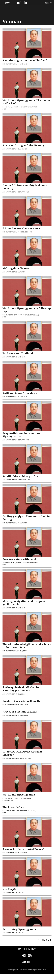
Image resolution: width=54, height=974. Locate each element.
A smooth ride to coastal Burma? (23, 849)
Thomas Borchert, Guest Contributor (18, 315)
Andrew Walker (9, 149)
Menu (47, 3)
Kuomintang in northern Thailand (25, 60)
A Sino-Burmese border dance (22, 228)
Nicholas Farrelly (10, 64)
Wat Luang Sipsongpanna (19, 794)
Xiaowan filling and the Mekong (23, 145)
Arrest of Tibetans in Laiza (20, 711)
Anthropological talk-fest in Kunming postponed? (21, 689)
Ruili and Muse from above (20, 393)
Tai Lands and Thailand (18, 353)
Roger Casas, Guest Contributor (16, 107)
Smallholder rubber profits (20, 476)
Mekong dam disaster (16, 268)
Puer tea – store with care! (19, 559)
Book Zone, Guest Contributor (15, 811)
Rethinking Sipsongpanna (19, 929)
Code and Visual (41, 969)
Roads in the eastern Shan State (23, 701)
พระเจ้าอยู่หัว (9, 889)
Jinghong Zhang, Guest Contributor (17, 563)
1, (39, 940)
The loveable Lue (13, 807)
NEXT (47, 940)
